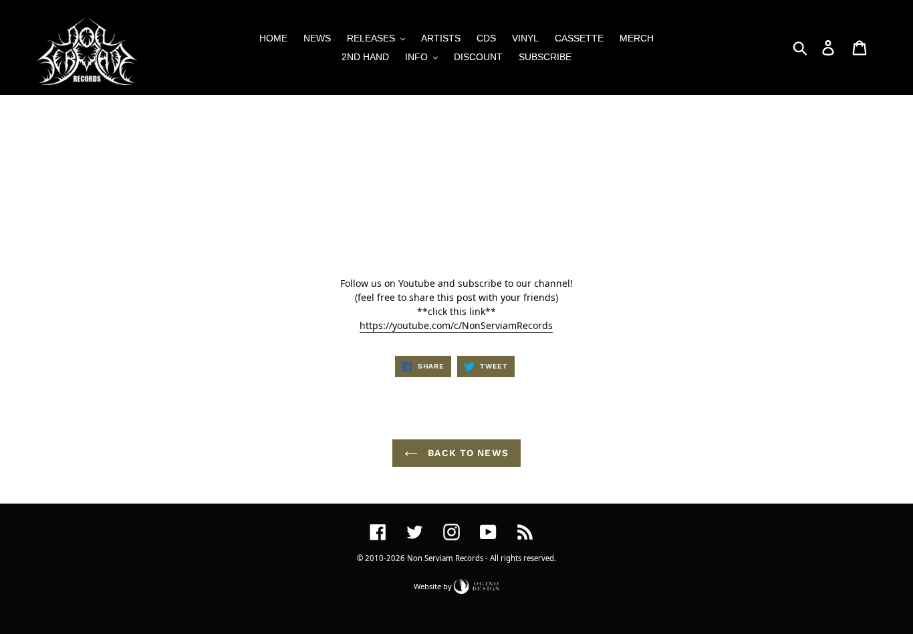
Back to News (466, 452)
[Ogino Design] (476, 585)
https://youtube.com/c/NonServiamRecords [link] (456, 325)
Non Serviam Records (445, 558)
